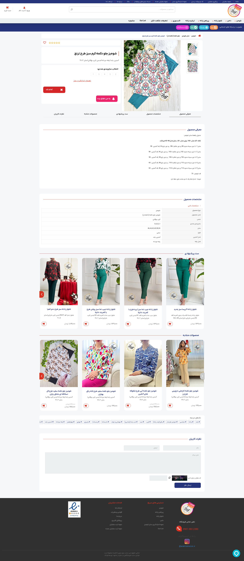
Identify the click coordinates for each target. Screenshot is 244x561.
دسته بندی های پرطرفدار (142, 2)
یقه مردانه (59, 422)
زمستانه (95, 422)
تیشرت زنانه (190, 21)
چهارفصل (70, 422)
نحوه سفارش (226, 2)
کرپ (147, 422)
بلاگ (128, 2)
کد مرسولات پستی (197, 2)
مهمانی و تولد (116, 422)
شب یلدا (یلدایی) (130, 422)
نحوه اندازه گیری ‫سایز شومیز (154, 524)
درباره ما (119, 2)
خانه (237, 2)
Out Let (143, 21)
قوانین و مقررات (116, 512)
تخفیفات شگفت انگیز (159, 21)
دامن (229, 21)
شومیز (238, 21)
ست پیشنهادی (122, 114)
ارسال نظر (187, 485)
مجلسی (182, 422)
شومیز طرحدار (171, 422)
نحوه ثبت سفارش (116, 524)
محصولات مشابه (90, 114)
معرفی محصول (185, 114)
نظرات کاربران (59, 114)
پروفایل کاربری (117, 520)
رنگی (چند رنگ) (158, 422)
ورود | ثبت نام (24, 10)
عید (141, 422)
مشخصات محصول (153, 114)
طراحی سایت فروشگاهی (132, 555)
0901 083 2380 (190, 529)
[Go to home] (199, 35)
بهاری (78, 422)
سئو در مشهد (117, 555)
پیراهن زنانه (204, 21)
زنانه (190, 422)
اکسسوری (176, 21)
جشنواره (131, 21)
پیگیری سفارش (213, 2)
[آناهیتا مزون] (234, 11)
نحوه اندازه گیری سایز (179, 2)
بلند (197, 422)
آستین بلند (48, 422)
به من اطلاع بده (104, 98)
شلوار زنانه (218, 21)
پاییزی (86, 422)
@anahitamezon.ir (187, 546)
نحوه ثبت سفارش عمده (113, 529)
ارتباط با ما (109, 2)
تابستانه (105, 422)
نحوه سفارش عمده (161, 2)
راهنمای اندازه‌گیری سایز (82, 81)
